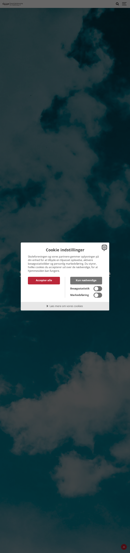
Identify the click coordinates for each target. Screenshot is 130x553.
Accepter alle (44, 280)
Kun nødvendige (86, 280)
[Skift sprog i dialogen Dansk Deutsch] (104, 248)
